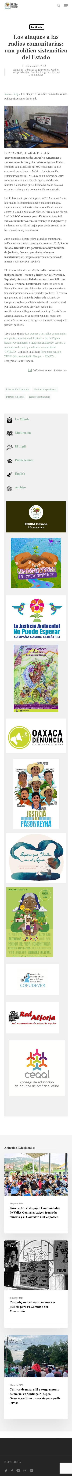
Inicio (7, 94)
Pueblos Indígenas (40, 72)
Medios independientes (45, 389)
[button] (66, 5)
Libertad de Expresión (37, 69)
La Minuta (36, 27)
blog (15, 94)
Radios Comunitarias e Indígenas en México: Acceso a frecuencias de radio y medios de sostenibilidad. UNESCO (34, 347)
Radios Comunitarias (39, 396)
